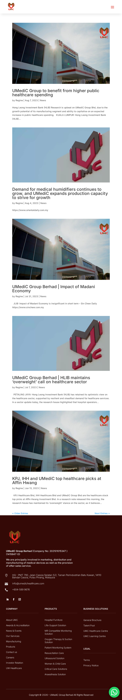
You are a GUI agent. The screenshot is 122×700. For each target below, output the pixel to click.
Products (10, 646)
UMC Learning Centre (94, 636)
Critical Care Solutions (56, 669)
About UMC (12, 620)
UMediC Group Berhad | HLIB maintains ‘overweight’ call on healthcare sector (51, 379)
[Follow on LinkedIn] (7, 599)
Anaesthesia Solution (55, 674)
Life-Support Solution (55, 625)
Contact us (11, 652)
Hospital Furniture (53, 620)
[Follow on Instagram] (19, 599)
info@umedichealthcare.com (28, 583)
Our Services (12, 636)
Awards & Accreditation (18, 625)
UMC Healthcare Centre (95, 631)
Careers (10, 657)
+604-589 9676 (21, 589)
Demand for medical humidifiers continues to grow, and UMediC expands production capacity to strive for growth (60, 193)
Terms (86, 660)
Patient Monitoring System (58, 647)
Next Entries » (102, 513)
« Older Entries (20, 513)
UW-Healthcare (14, 668)
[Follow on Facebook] (13, 599)
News (43, 100)
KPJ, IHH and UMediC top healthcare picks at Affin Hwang (56, 480)
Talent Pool (89, 625)
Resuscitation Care (54, 653)
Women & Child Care (55, 663)
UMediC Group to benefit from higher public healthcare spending (55, 92)
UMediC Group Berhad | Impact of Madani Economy (53, 288)
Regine (19, 100)
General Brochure (92, 620)
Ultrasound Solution (54, 658)
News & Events (13, 630)
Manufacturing (13, 641)
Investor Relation (14, 662)
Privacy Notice (90, 665)
